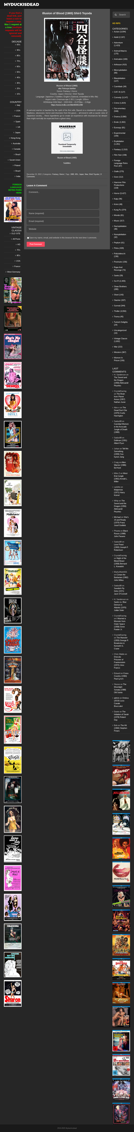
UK (19, 127)
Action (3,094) (120, 32)
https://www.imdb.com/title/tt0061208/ (67, 105)
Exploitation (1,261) (119, 142)
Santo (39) (118, 275)
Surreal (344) (119, 305)
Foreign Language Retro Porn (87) (121, 163)
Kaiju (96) (118, 199)
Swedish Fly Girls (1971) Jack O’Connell (120, 591)
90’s (18, 50)
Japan (81, 174)
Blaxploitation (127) (119, 79)
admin (116, 698)
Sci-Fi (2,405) (119, 281)
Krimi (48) (118, 204)
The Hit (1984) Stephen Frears (120, 728)
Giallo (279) (119, 171)
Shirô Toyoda (94, 174)
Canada (17, 149)
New (86, 174)
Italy (18, 105)
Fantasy (55, 174)
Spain (17, 121)
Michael (117, 517)
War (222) (118, 347)
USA (18, 110)
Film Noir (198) (120, 155)
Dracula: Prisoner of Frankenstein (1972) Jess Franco (119, 662)
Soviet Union (14, 160)
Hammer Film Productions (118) (120, 185)
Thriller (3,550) (120, 311)
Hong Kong (15, 138)
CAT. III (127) (119, 92)
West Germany (13, 272)
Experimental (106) (119, 134)
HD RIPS (116, 23)
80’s (18, 55)
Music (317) (119, 221)
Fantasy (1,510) (120, 149)
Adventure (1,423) (118, 43)
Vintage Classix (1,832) (120, 339)
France (17, 116)
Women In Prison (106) (119, 359)
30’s (18, 83)
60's (76, 174)
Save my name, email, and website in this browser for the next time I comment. (63, 238)
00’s (18, 44)
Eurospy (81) (119, 127)
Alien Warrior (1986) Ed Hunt (120, 465)
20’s (18, 88)
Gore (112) (118, 177)
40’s (18, 77)
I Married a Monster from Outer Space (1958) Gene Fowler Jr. (120, 624)
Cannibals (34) (120, 86)
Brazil (17, 154)
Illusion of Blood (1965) (67, 158)
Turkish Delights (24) (121, 323)
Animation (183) (120, 59)
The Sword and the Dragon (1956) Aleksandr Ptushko (120, 506)
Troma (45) (118, 316)
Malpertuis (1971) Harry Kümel (119, 492)
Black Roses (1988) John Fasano (121, 533)
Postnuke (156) (120, 262)
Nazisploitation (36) (120, 227)
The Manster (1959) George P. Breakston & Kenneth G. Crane (121, 643)
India (18, 176)
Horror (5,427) (120, 193)
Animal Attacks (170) (120, 52)
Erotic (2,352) (119, 122)
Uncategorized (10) (120, 331)
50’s (18, 72)
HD (18, 244)
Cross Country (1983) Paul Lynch (121, 676)
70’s (18, 61)
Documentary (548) (120, 109)
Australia (16, 143)
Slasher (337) (119, 300)
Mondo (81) (119, 215)
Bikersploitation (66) (120, 71)
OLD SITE (15, 233)
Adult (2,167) (119, 37)
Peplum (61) (119, 242)
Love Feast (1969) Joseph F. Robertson (121, 547)
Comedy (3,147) (121, 97)
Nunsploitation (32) (120, 235)
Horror (61, 174)
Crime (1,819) (120, 103)
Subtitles (67, 163)
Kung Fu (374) (120, 210)
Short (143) (119, 295)
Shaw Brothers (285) (120, 287)
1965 (72, 174)
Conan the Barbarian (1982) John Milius (121, 577)
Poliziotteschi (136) (119, 254)
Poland (17, 165)
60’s (18, 66)
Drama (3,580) (120, 116)
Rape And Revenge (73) (120, 268)
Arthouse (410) (120, 64)
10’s (18, 94)
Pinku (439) (119, 248)
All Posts (16, 239)
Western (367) (120, 352)
